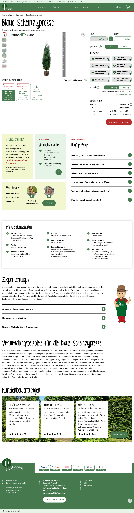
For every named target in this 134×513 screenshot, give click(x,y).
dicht (125, 46)
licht (111, 46)
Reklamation (47, 490)
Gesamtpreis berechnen (118, 122)
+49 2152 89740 (11, 480)
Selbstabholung (111, 87)
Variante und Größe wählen (12, 80)
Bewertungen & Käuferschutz (123, 72)
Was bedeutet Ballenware (74, 80)
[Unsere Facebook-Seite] (130, 501)
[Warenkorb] (128, 7)
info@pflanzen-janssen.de (16, 483)
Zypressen (20, 15)
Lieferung (125, 87)
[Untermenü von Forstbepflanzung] (90, 7)
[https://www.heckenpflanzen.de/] (7, 7)
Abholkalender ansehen (124, 94)
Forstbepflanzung (80, 7)
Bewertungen (119, 435)
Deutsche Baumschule (121, 58)
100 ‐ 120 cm (123, 104)
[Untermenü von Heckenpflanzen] (48, 7)
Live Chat (49, 203)
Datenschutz (88, 485)
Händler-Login (8, 1)
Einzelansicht (22, 35)
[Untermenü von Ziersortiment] (67, 7)
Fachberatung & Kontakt (52, 480)
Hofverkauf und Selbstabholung (55, 488)
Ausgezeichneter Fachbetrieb (123, 80)
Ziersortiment (59, 7)
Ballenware (124, 107)
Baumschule (100, 7)
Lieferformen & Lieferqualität (54, 485)
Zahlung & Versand (50, 483)
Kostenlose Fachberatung (122, 65)
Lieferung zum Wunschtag (100, 72)
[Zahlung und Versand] (78, 468)
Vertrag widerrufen (54, 500)
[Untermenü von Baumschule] (108, 7)
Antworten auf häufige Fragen (54, 493)
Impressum (88, 480)
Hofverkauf (99, 79)
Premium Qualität (102, 58)
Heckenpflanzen (39, 7)
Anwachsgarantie (101, 65)
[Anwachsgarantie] (58, 172)
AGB (85, 483)
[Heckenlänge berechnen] (111, 39)
